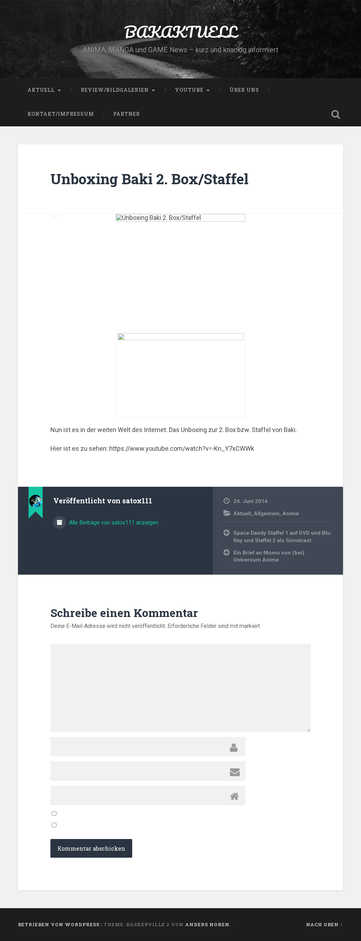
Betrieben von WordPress (58, 924)
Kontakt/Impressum (60, 114)
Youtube (189, 90)
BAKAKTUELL (180, 31)
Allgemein (267, 513)
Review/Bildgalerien (115, 90)
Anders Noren (207, 924)
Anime (290, 513)
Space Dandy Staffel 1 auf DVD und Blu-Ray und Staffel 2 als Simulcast (282, 537)
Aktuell (41, 90)
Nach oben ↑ (324, 924)
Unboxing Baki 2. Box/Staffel (149, 178)
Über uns (244, 90)
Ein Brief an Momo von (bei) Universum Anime (268, 556)
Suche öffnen (336, 114)
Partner (126, 114)
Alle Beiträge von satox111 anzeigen (113, 522)
